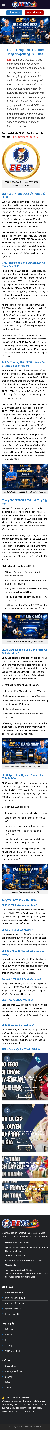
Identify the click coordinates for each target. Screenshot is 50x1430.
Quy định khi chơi (13, 1308)
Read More (24, 1096)
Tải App (8, 1345)
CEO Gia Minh (11, 1265)
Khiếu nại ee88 (12, 1314)
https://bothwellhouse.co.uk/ (24, 136)
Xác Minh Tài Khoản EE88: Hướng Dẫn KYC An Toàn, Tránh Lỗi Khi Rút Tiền (25, 1189)
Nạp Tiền (9, 1334)
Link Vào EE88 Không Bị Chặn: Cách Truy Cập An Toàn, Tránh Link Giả (25, 1080)
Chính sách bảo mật (14, 1292)
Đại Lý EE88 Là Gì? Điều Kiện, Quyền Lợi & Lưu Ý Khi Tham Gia (25, 1132)
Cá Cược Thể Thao (14, 1371)
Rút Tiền (9, 1340)
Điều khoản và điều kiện (16, 1297)
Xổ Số (8, 1387)
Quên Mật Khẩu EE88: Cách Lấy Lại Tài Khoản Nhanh (25, 1164)
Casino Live (10, 1366)
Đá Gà (8, 1382)
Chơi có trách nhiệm (14, 1303)
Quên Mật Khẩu (12, 1351)
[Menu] (3, 4)
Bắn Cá (8, 1377)
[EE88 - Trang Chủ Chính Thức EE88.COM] (25, 4)
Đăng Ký (9, 1329)
